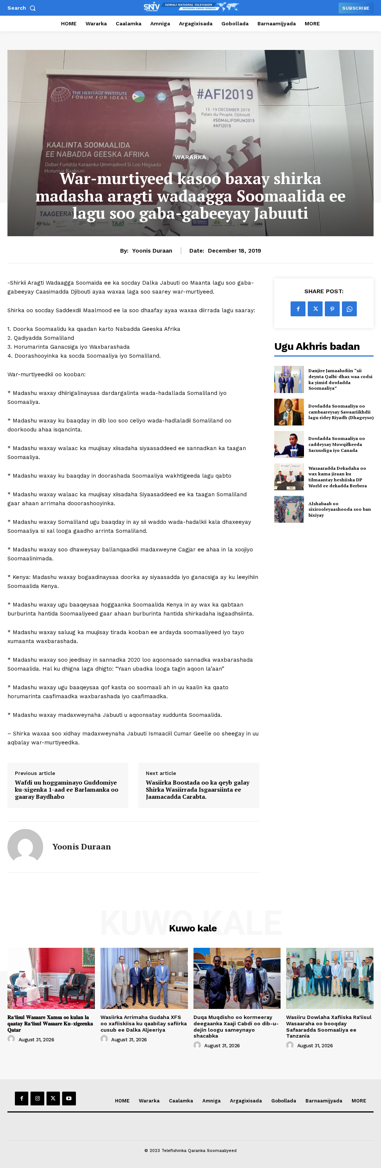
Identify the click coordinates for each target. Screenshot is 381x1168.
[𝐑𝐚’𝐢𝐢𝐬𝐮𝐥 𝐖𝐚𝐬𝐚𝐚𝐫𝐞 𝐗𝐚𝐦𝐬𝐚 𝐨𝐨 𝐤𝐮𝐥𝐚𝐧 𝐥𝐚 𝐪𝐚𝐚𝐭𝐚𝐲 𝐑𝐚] (51, 978)
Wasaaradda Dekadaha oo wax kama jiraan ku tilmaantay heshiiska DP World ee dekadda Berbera (337, 476)
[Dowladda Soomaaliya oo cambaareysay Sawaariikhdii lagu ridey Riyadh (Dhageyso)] (289, 412)
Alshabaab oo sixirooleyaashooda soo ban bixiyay (339, 509)
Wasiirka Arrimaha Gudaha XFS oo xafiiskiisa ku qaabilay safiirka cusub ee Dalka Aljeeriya (143, 1023)
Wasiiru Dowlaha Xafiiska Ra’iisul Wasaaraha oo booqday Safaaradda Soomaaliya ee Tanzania (329, 1026)
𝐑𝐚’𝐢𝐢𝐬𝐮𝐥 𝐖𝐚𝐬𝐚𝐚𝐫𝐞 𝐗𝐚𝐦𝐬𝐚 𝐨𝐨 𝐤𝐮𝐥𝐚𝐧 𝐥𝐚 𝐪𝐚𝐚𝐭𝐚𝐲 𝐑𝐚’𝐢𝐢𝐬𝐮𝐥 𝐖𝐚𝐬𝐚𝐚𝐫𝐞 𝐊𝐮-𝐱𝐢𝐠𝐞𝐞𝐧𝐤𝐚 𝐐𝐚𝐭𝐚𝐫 (50, 1023)
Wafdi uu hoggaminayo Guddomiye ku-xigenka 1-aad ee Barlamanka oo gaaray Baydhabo (66, 790)
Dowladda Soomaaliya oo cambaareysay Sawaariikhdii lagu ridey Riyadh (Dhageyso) (341, 411)
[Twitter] (315, 308)
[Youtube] (69, 1098)
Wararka (190, 157)
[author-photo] (12, 1039)
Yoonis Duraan (152, 250)
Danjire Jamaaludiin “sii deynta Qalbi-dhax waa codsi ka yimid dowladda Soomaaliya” (340, 379)
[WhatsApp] (349, 308)
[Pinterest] (332, 308)
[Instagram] (37, 1098)
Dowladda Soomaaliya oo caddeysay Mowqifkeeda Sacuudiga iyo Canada (336, 444)
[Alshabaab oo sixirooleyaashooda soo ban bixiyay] (289, 509)
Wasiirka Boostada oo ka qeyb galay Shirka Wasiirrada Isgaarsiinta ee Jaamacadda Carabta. (197, 790)
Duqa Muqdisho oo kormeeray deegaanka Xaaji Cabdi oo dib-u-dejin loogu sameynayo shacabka (236, 1026)
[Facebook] (298, 308)
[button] (23, 8)
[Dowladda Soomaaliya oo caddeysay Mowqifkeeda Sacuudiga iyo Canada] (289, 444)
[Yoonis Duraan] (25, 847)
